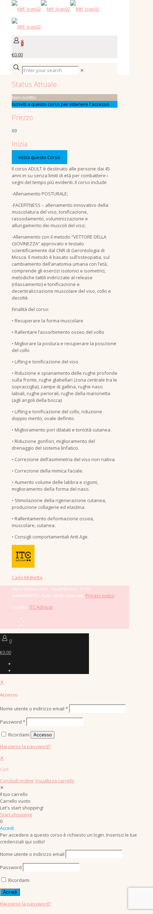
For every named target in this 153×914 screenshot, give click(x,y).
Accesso (42, 734)
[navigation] (76, 769)
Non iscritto (24, 97)
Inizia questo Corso (39, 157)
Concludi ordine (17, 780)
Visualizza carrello (54, 780)
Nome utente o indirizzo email (34, 708)
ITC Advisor (41, 607)
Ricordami (18, 880)
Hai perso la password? (25, 746)
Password (12, 722)
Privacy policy (100, 595)
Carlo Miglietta (27, 577)
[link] (82, 70)
